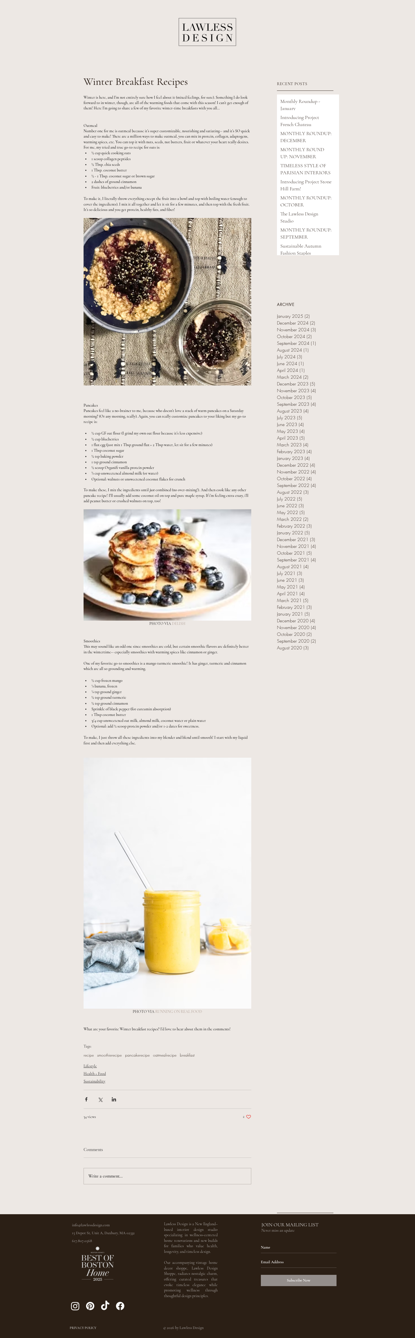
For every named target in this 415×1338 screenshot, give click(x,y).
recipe (89, 1055)
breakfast (187, 1055)
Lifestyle (90, 1066)
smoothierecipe (109, 1055)
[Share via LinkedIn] (114, 1099)
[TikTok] (105, 1305)
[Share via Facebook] (86, 1099)
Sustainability (94, 1081)
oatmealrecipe (164, 1055)
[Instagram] (75, 1305)
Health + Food (95, 1073)
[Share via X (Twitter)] (100, 1099)
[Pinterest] (90, 1305)
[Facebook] (120, 1305)
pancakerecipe (137, 1055)
